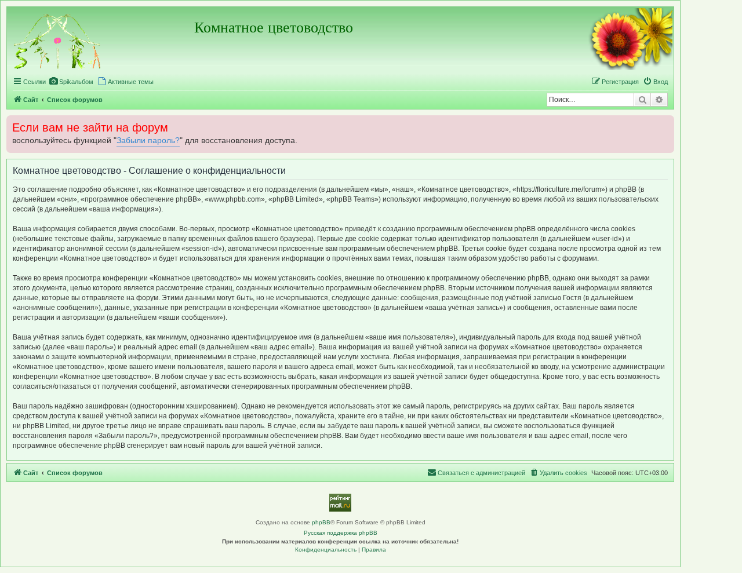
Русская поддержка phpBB (340, 533)
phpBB (321, 522)
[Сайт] (58, 39)
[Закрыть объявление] (664, 123)
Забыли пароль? (148, 140)
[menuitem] (71, 82)
